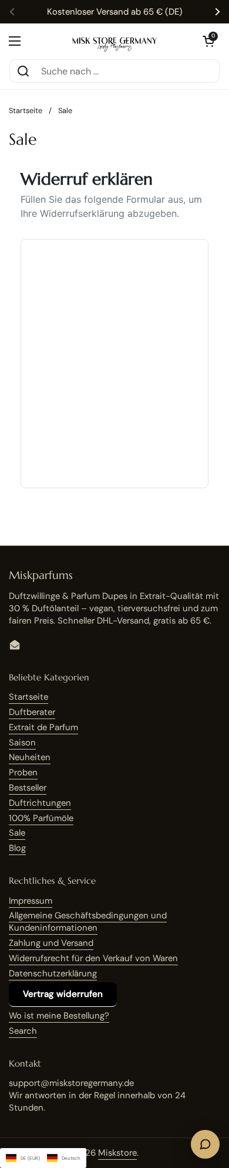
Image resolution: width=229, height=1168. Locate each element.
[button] (208, 41)
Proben (23, 772)
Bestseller (27, 788)
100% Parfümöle (41, 818)
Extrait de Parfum (43, 727)
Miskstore (117, 1153)
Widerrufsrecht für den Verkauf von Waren (93, 958)
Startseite (25, 110)
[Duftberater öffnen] (205, 1144)
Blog (17, 848)
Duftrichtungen (40, 803)
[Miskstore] (114, 41)
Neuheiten (29, 757)
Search (23, 1031)
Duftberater (32, 712)
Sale (17, 833)
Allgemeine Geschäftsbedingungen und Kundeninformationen (88, 922)
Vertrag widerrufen (63, 994)
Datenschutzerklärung (53, 973)
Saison (22, 742)
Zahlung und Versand (51, 943)
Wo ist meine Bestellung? (59, 1015)
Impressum (30, 901)
